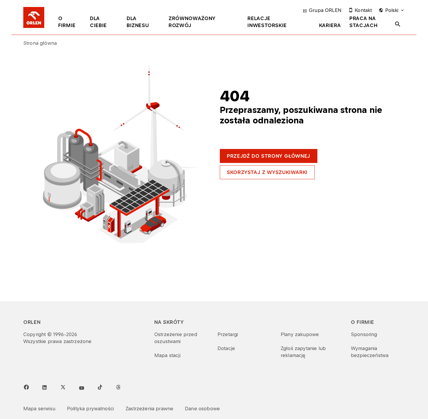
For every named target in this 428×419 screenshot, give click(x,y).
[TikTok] (100, 387)
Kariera (330, 25)
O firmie (67, 21)
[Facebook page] (26, 387)
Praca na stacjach (363, 21)
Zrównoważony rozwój (192, 21)
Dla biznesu (138, 21)
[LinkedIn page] (44, 387)
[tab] (69, 23)
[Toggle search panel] (398, 24)
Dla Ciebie (98, 21)
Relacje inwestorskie (267, 21)
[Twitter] (63, 387)
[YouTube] (81, 388)
